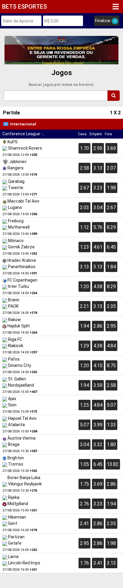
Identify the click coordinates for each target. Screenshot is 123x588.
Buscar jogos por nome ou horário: (61, 84)
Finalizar (105, 20)
